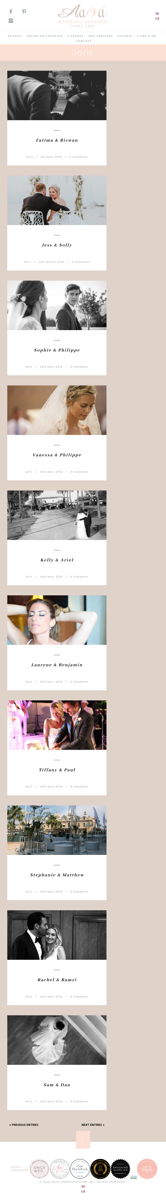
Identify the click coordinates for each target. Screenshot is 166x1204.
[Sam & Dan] (56, 1040)
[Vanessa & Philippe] (56, 410)
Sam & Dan (56, 1085)
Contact (84, 41)
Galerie (125, 36)
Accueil (15, 36)
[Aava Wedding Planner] (83, 29)
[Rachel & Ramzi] (56, 935)
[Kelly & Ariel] (56, 515)
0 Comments (78, 156)
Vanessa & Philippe (56, 455)
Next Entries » (93, 1125)
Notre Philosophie (45, 36)
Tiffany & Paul (57, 770)
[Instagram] (10, 21)
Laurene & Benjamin (57, 665)
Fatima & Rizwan (57, 140)
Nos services (101, 36)
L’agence (76, 36)
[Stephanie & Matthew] (56, 830)
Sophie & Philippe (57, 350)
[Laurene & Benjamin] (56, 620)
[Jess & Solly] (56, 200)
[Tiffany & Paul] (56, 725)
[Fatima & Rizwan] (56, 95)
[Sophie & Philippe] (56, 305)
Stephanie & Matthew (57, 875)
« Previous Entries (23, 1125)
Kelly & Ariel (56, 560)
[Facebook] (10, 12)
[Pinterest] (24, 12)
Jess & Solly (57, 245)
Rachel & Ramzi (57, 980)
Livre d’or (146, 36)
